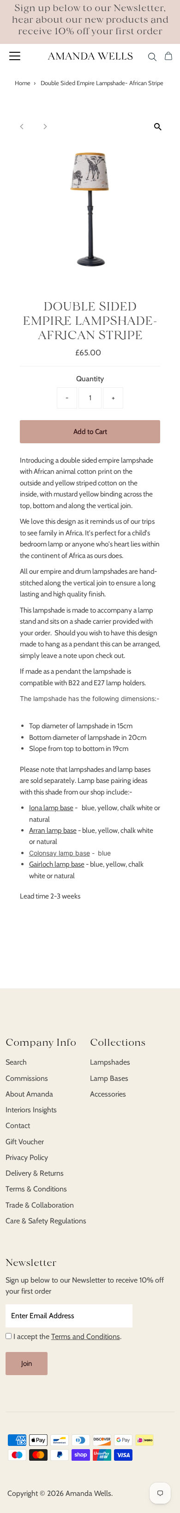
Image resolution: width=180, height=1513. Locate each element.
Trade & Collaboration (40, 1205)
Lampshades (110, 1062)
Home (22, 83)
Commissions (27, 1078)
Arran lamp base (53, 830)
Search (16, 1062)
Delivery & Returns (35, 1173)
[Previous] (22, 126)
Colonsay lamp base (59, 853)
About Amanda (29, 1094)
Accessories (108, 1094)
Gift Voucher (25, 1141)
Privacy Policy (27, 1157)
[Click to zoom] (157, 126)
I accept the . (67, 1336)
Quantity (90, 378)
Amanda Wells (88, 1493)
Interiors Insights (31, 1109)
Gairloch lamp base (56, 864)
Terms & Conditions (36, 1188)
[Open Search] (152, 55)
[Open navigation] (24, 56)
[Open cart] (168, 56)
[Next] (45, 126)
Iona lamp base (51, 807)
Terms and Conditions (85, 1336)
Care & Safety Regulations (46, 1220)
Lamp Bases (109, 1078)
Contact (18, 1125)
